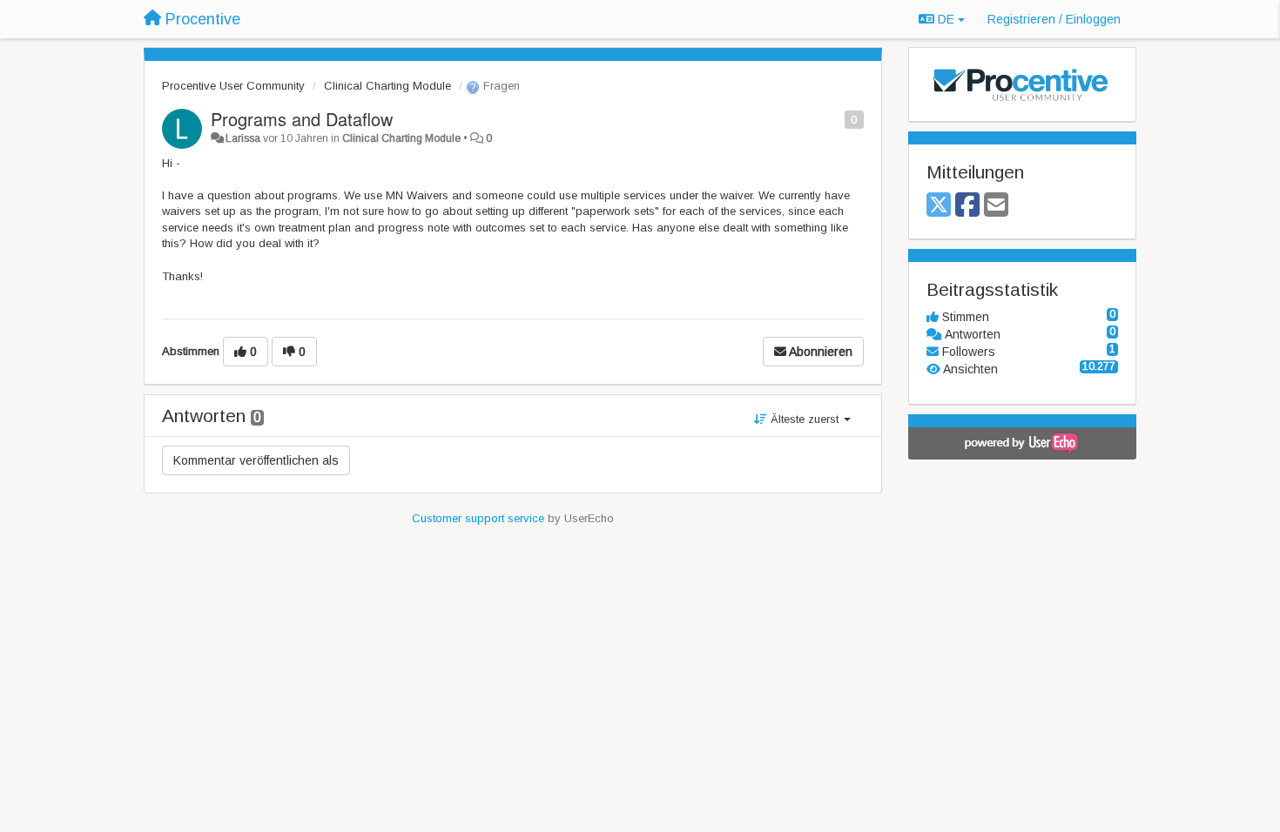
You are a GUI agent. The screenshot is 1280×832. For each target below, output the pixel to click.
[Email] (996, 206)
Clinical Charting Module (387, 85)
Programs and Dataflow (302, 118)
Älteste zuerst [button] (804, 419)
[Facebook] (967, 206)
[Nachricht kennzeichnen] (835, 118)
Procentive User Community (233, 85)
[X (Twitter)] (938, 206)
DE (946, 19)
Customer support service (478, 518)
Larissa (243, 138)
